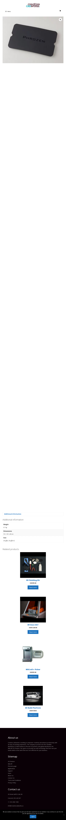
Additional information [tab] (12, 514)
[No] (64, 815)
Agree (33, 816)
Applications (11, 768)
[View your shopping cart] (60, 11)
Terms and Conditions (14, 780)
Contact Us (11, 778)
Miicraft (10, 764)
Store (9, 773)
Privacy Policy (12, 783)
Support (10, 771)
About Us (10, 775)
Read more (33, 587)
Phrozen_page (12, 766)
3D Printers (11, 761)
